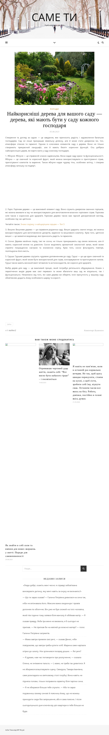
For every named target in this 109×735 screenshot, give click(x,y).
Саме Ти (54, 17)
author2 (12, 330)
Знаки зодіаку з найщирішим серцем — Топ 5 (42, 224)
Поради (54, 109)
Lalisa (9, 324)
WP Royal (20, 730)
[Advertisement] (54, 188)
